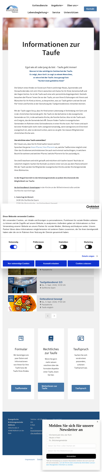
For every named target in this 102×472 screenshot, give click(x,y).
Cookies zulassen (83, 263)
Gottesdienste (40, 5)
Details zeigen (88, 256)
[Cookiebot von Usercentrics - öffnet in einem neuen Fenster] (88, 207)
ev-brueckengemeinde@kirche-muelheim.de (39, 431)
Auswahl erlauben (51, 263)
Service (56, 12)
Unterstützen (71, 12)
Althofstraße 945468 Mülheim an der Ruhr (16, 431)
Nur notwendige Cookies (18, 263)
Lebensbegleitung (37, 12)
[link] (57, 5)
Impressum (30, 459)
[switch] (38, 247)
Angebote (56, 5)
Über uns (72, 5)
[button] (90, 8)
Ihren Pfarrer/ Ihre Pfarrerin (43, 147)
